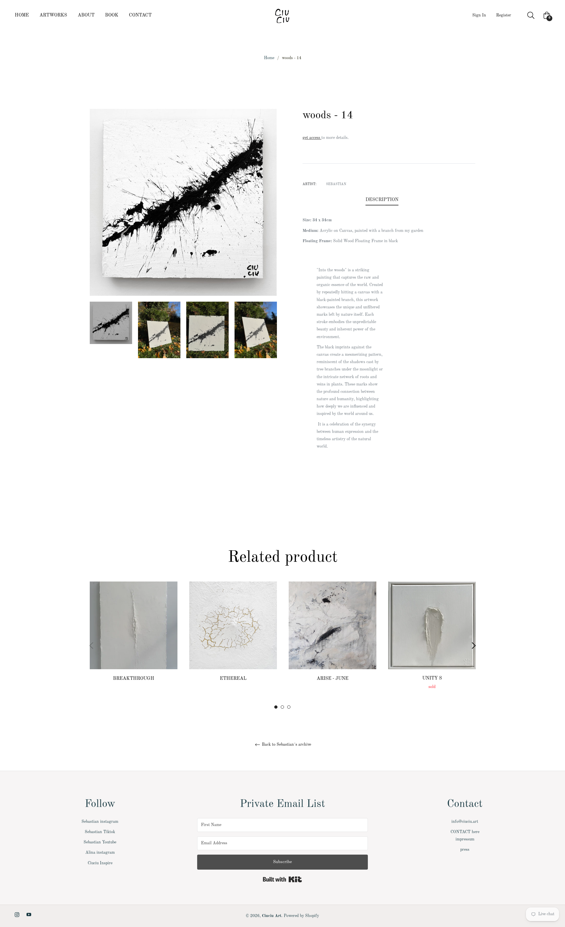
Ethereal (233, 678)
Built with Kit (282, 879)
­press (464, 850)
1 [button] (275, 707)
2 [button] (282, 707)
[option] (133, 646)
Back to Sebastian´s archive (286, 744)
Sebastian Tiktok (100, 832)
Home (269, 58)
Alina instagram (100, 852)
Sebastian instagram (100, 822)
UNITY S (432, 678)
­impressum (465, 839)
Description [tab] (381, 199)
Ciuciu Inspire (100, 863)
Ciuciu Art (271, 916)
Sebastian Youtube (100, 842)
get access (312, 138)
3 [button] (288, 707)
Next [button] (474, 646)
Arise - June (332, 678)
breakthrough (133, 678)
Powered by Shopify (301, 916)
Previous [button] (91, 646)
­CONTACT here (465, 832)
